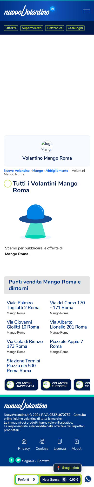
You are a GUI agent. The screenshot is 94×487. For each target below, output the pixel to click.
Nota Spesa (60, 479)
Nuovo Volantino (17, 170)
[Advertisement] (47, 84)
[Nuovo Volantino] (26, 10)
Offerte (11, 28)
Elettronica (54, 28)
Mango (38, 170)
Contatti (43, 461)
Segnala (28, 461)
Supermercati (31, 28)
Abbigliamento (57, 170)
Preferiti (26, 479)
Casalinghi (75, 28)
